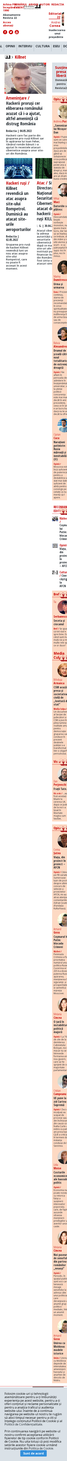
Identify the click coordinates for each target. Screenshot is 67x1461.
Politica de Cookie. (41, 1448)
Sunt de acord (33, 1453)
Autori (45, 4)
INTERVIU (25, 46)
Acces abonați (8, 24)
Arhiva (33, 4)
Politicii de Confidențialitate (23, 1424)
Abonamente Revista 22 (11, 16)
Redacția (57, 4)
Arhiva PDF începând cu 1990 (11, 7)
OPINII (10, 46)
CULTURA (43, 46)
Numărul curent (20, 6)
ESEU (56, 46)
